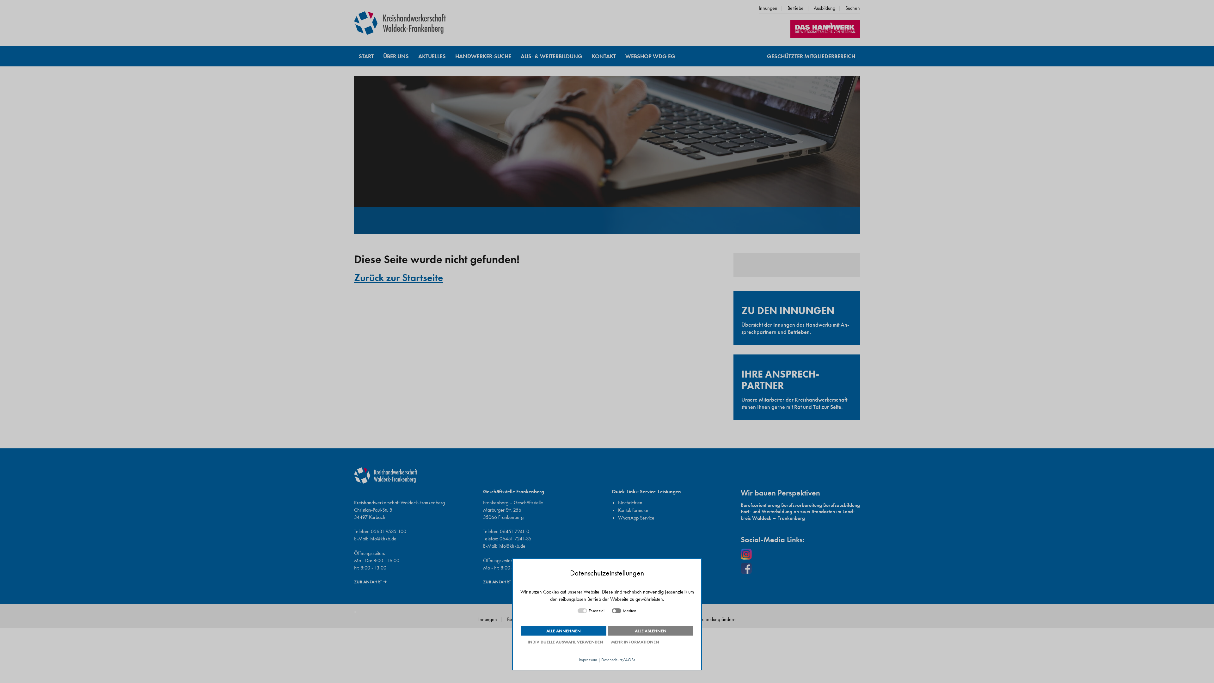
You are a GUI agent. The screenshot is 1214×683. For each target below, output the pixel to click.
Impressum (588, 659)
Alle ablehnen (650, 631)
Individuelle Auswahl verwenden (565, 642)
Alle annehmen (563, 631)
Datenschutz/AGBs (618, 659)
